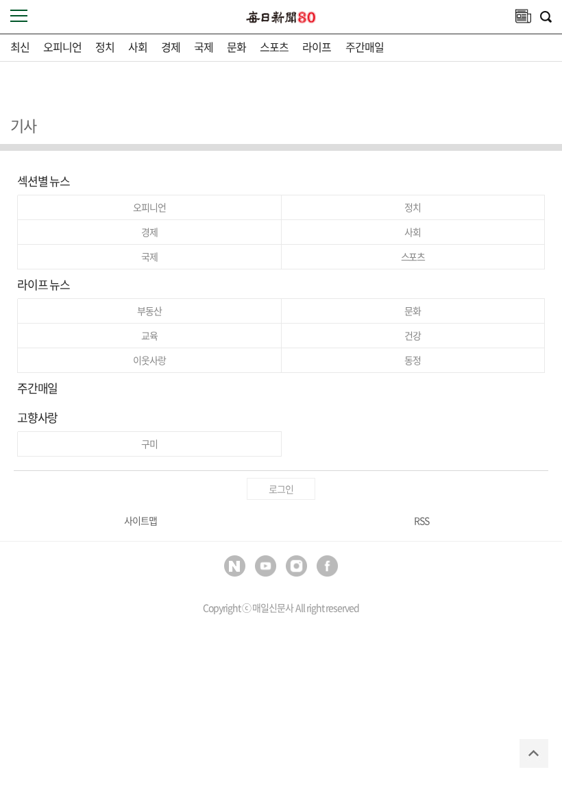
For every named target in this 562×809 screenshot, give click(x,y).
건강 (412, 335)
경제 (170, 46)
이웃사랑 (149, 360)
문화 (236, 46)
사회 (137, 46)
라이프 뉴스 (43, 284)
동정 (412, 360)
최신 (19, 46)
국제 (203, 46)
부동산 (149, 310)
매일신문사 (272, 607)
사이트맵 (140, 520)
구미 (149, 443)
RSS (421, 520)
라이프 (316, 46)
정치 (104, 46)
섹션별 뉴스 (43, 180)
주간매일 (364, 46)
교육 (149, 335)
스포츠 (274, 46)
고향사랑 (37, 417)
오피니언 (62, 46)
